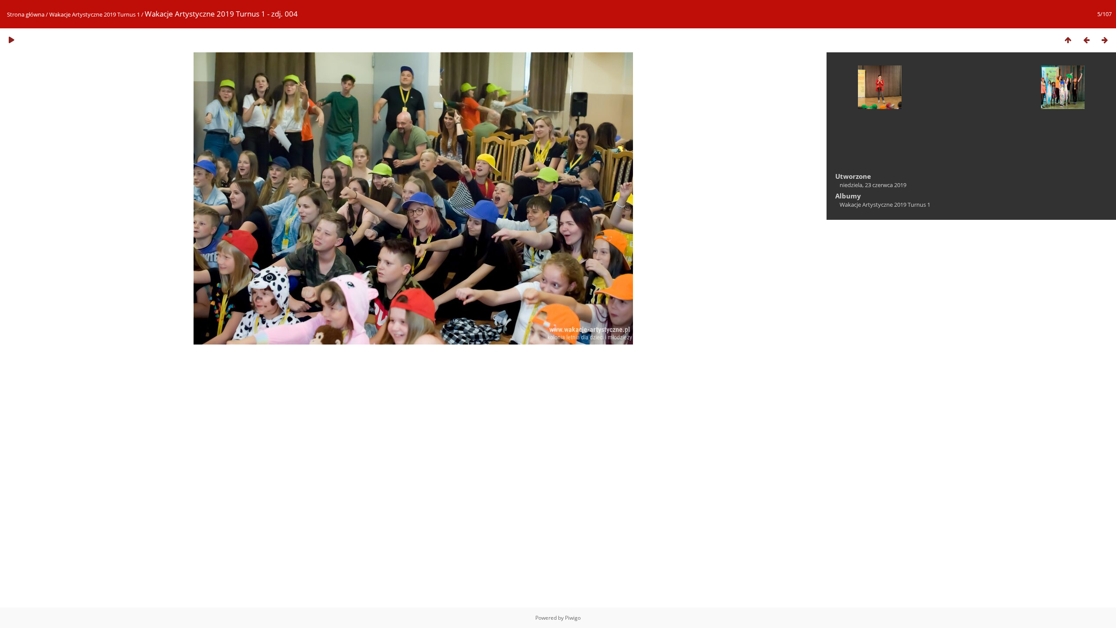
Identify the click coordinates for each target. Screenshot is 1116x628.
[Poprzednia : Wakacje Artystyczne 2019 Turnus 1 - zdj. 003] (1086, 40)
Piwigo (573, 617)
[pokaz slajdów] (11, 40)
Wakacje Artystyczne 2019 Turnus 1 (94, 14)
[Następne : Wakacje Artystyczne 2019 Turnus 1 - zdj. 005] (1105, 40)
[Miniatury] (1068, 40)
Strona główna (25, 14)
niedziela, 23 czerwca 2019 (873, 185)
